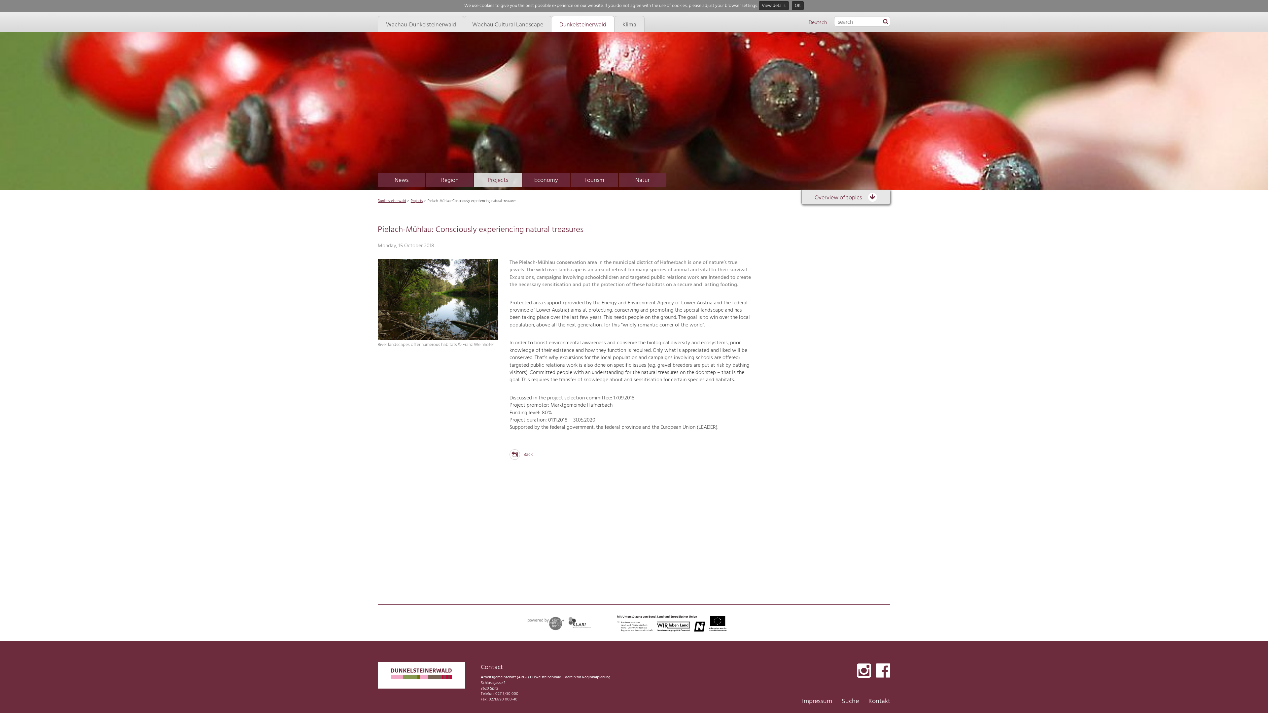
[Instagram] (864, 671)
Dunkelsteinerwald (392, 201)
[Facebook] (883, 671)
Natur (642, 180)
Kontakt (879, 701)
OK (798, 6)
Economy (546, 180)
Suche (850, 701)
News (401, 180)
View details (774, 6)
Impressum (817, 701)
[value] (885, 22)
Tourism (594, 180)
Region (450, 180)
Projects (498, 180)
